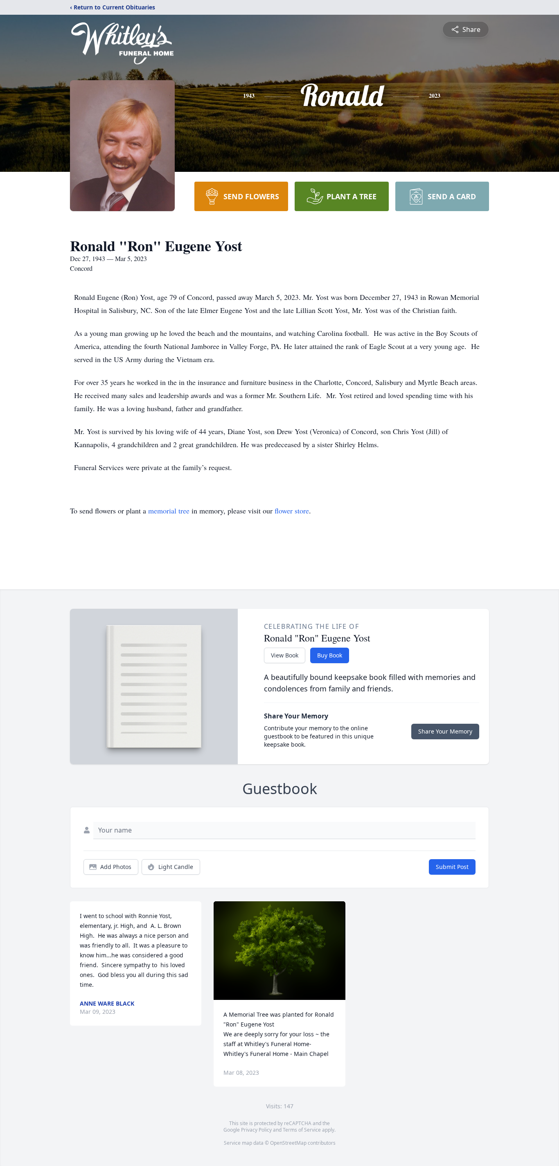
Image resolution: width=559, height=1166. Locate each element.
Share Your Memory (445, 731)
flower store (292, 510)
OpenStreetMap (288, 1142)
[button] (279, 950)
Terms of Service (302, 1129)
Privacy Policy (256, 1129)
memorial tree (168, 510)
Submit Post (452, 867)
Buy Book (329, 655)
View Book (284, 655)
